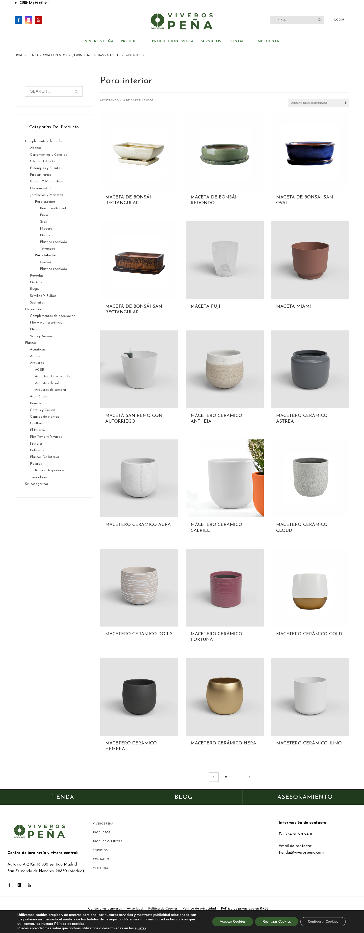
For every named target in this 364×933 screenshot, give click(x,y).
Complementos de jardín (43, 141)
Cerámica (47, 262)
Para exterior (45, 202)
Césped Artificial (42, 161)
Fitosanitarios (40, 175)
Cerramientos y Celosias (48, 155)
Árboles (36, 356)
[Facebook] (18, 20)
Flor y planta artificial (46, 323)
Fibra (44, 215)
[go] (319, 20)
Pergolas (36, 276)
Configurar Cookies (323, 921)
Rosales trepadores (50, 470)
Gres (43, 222)
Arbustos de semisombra (54, 376)
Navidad (37, 329)
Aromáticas (39, 396)
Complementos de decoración (52, 316)
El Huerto (37, 430)
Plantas (31, 343)
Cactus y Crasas (42, 410)
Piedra (45, 235)
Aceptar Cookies (233, 921)
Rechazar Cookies (276, 921)
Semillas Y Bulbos (43, 296)
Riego (34, 289)
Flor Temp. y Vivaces (46, 437)
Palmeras (37, 450)
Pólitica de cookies (69, 923)
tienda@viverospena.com (301, 853)
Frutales (36, 444)
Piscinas (36, 282)
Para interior (45, 255)
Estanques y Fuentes (46, 168)
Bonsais (36, 403)
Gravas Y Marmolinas (46, 181)
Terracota (47, 249)
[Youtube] (38, 20)
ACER (39, 370)
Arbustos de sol (47, 383)
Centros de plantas (44, 417)
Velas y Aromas (41, 336)
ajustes (140, 928)
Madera (46, 229)
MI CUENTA (23, 2)
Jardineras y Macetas (46, 195)
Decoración (34, 309)
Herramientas (40, 188)
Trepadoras (39, 477)
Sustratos (37, 302)
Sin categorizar (36, 484)
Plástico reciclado (53, 242)
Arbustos (37, 363)
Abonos (36, 148)
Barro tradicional (53, 208)
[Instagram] (28, 20)
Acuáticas (37, 349)
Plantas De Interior (44, 457)
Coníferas (37, 423)
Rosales (36, 464)
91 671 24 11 (43, 2)
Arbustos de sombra (50, 390)
